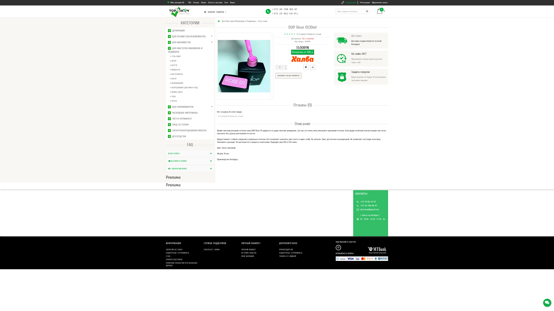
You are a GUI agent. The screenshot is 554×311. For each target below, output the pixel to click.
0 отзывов (301, 34)
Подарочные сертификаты (177, 253)
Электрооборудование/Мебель (189, 130)
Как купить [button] (174, 153)
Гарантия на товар (174, 250)
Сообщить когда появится (288, 76)
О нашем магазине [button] (178, 168)
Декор (173, 61)
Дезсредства (178, 136)
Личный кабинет (248, 250)
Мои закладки (247, 256)
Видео (232, 2)
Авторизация (351, 2)
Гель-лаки (175, 56)
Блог (226, 2)
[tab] (190, 153)
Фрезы (174, 101)
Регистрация (365, 2)
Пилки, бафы (177, 92)
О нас (168, 256)
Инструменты (177, 74)
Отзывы (196, 2)
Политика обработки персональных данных (181, 264)
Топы (173, 96)
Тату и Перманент (181, 118)
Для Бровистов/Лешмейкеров (188, 36)
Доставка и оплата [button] (178, 161)
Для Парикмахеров (182, 106)
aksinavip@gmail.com (369, 209)
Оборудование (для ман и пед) (184, 87)
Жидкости (175, 70)
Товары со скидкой (287, 256)
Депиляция (178, 30)
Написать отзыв (314, 34)
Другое (174, 65)
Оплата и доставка (215, 2)
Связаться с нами (212, 250)
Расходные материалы (184, 112)
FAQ (189, 2)
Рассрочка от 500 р (302, 52)
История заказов (248, 253)
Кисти (173, 78)
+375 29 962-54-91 (284, 13)
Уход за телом (179, 124)
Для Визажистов (181, 42)
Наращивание (177, 83)
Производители (286, 250)
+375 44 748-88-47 (284, 9)
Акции (203, 2)
